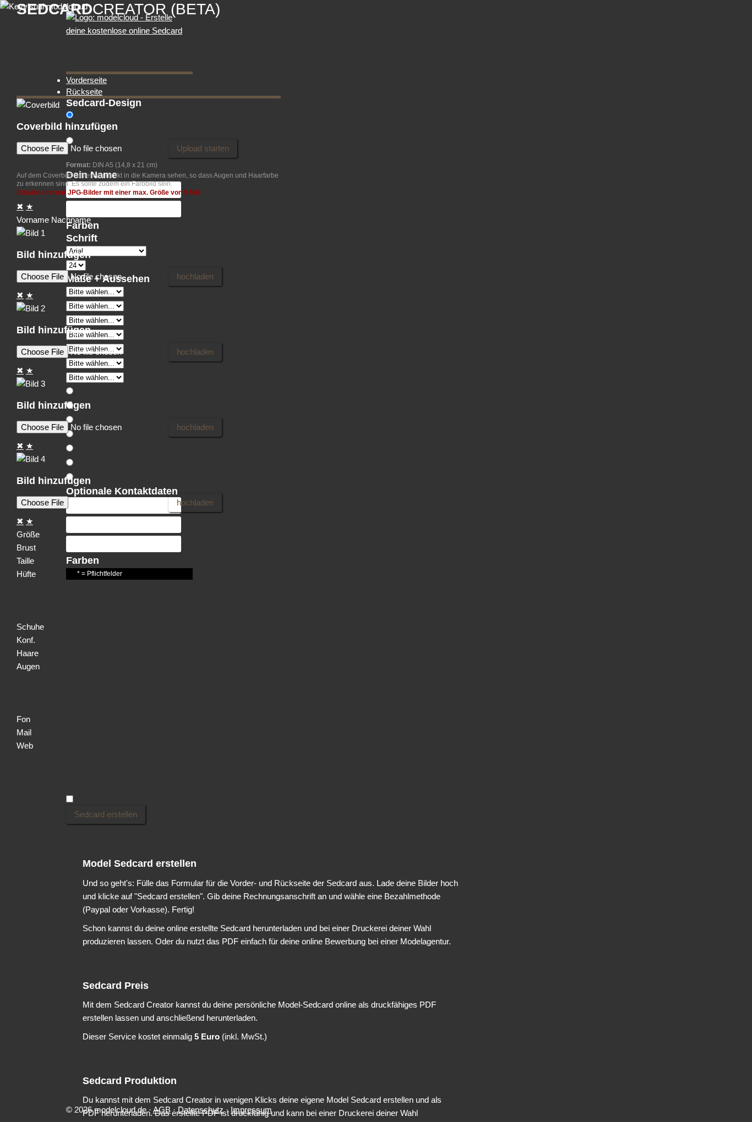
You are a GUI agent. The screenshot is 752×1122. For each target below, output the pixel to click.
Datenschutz (201, 1109)
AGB (162, 1109)
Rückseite (84, 91)
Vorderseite (86, 80)
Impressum (251, 1109)
